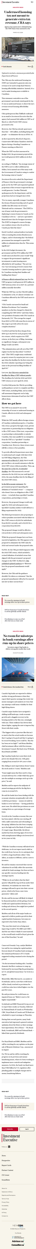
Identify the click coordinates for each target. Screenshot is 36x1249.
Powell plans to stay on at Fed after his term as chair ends (15, 620)
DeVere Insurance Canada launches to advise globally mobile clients (17, 610)
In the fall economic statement (12, 484)
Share (29, 66)
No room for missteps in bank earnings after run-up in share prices (17, 601)
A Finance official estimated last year (15, 279)
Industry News (18, 7)
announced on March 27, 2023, (13, 460)
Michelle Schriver (8, 1186)
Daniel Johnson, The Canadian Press (13, 687)
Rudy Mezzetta (7, 66)
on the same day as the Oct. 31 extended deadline (18, 468)
